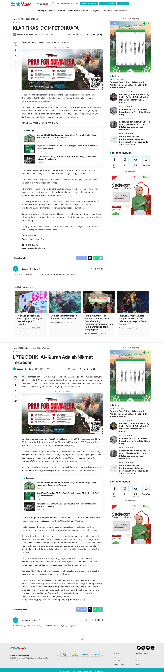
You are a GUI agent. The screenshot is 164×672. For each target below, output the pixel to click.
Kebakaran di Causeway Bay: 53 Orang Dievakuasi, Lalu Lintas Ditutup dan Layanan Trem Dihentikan (134, 125)
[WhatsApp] (146, 162)
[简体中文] (46, 3)
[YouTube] (98, 268)
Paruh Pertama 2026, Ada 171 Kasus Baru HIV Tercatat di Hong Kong (134, 112)
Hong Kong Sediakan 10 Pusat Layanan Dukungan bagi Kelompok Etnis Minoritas (29, 319)
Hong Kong (120, 79)
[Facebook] (95, 268)
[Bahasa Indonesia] (38, 3)
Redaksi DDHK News (25, 34)
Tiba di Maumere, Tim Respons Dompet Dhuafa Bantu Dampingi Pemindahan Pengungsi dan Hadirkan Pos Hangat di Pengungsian (99, 322)
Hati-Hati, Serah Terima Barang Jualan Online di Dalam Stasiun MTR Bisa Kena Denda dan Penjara (134, 98)
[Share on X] (80, 34)
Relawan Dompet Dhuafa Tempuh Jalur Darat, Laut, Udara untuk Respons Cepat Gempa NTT (133, 319)
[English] (41, 3)
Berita (112, 79)
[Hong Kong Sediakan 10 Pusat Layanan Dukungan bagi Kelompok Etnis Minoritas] (31, 302)
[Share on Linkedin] (87, 34)
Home (15, 19)
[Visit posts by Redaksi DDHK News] (14, 34)
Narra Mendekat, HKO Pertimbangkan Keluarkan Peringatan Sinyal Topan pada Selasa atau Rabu (133, 140)
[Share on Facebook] (77, 34)
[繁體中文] (44, 3)
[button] (97, 34)
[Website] (92, 268)
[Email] (94, 34)
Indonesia (59, 322)
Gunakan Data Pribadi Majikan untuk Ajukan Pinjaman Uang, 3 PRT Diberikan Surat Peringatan (128, 85)
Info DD (17, 22)
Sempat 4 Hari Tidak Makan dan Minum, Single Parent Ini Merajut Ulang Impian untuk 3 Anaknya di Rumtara (66, 136)
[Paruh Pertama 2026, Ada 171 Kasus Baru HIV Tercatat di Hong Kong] (113, 111)
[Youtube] (136, 162)
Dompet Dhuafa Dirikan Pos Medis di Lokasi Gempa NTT (65, 317)
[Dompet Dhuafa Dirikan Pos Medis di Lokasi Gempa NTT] (65, 302)
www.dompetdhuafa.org (33, 248)
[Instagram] (102, 268)
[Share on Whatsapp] (84, 34)
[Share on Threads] (90, 34)
